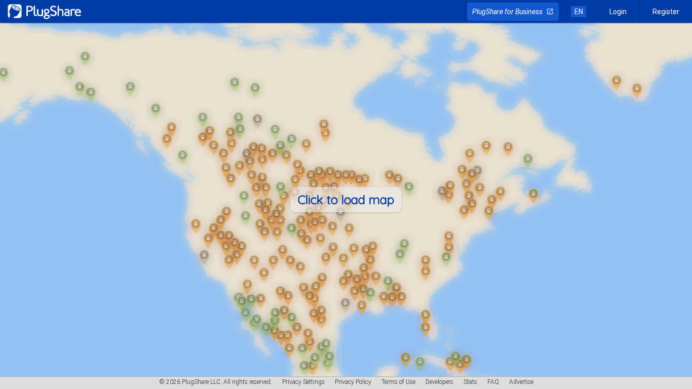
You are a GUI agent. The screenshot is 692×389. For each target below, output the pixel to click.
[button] (346, 199)
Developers (439, 381)
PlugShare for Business (513, 12)
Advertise (521, 381)
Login (618, 12)
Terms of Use (398, 381)
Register (665, 12)
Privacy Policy (353, 381)
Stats (470, 381)
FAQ (493, 381)
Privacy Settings (303, 381)
